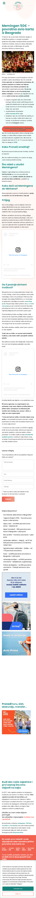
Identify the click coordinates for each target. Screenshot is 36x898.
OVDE (15, 142)
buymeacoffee (14, 113)
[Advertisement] (18, 680)
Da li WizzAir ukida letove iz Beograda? (17, 515)
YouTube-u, (6, 825)
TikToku (28, 823)
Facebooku (14, 825)
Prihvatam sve (18, 888)
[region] (18, 879)
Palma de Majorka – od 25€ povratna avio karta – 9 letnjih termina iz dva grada (17, 567)
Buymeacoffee (18, 832)
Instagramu (21, 823)
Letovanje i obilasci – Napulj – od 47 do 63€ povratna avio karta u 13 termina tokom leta (17, 542)
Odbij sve (18, 894)
